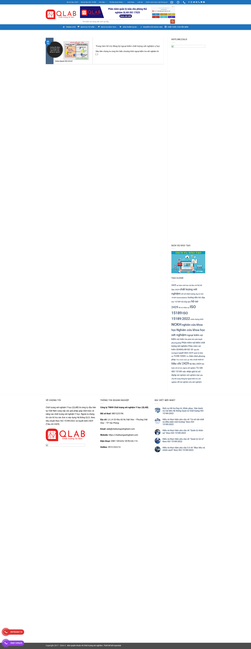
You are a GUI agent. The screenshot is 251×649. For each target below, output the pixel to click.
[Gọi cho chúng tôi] (199, 2)
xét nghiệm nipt (193, 375)
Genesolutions (181, 298)
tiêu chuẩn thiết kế (197, 360)
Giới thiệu (130, 2)
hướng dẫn (193, 297)
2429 (173, 285)
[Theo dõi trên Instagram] (191, 2)
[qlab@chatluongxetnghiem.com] (172, 2)
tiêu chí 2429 (180, 363)
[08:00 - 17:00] (178, 2)
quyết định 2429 (186, 353)
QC (192, 349)
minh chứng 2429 (196, 319)
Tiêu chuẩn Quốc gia (182, 360)
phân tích (191, 339)
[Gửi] (172, 21)
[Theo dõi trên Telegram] (204, 2)
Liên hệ (140, 2)
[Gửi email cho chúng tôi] (196, 2)
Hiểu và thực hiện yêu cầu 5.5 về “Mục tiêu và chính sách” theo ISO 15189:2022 (183, 448)
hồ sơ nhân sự (184, 308)
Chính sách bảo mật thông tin (157, 2)
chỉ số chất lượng (188, 294)
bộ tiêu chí (193, 285)
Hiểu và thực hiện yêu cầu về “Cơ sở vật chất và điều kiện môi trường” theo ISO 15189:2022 (183, 422)
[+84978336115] (184, 2)
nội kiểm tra (182, 339)
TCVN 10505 (180, 356)
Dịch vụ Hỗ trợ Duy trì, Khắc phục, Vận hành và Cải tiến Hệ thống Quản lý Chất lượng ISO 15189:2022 (183, 411)
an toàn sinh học (183, 285)
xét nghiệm (181, 375)
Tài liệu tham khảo (116, 2)
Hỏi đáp (102, 2)
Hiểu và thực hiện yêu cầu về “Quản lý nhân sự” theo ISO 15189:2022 (182, 431)
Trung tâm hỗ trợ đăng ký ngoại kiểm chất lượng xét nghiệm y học (128, 46)
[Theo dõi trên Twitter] (194, 2)
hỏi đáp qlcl (186, 302)
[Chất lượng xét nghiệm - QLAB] (61, 14)
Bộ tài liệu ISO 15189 (88, 2)
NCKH (176, 324)
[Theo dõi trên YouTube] (201, 2)
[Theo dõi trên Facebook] (189, 2)
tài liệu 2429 (195, 364)
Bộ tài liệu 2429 (72, 2)
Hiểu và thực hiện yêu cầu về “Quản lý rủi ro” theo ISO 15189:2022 (183, 440)
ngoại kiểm (193, 335)
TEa (187, 356)
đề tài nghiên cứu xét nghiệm (189, 382)
